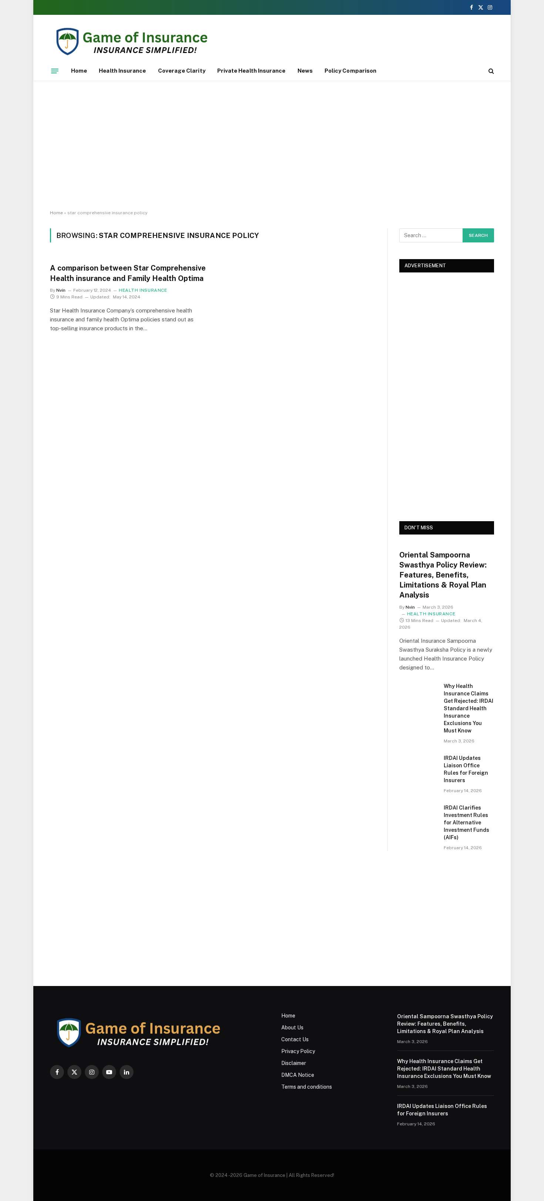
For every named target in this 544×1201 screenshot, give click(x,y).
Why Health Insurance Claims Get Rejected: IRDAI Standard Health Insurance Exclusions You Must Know (468, 708)
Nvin (61, 290)
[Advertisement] (272, 145)
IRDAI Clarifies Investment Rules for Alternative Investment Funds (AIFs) (466, 822)
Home (79, 70)
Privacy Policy (298, 1051)
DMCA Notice (297, 1075)
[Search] (490, 71)
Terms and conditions (306, 1087)
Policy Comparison (350, 70)
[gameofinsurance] (148, 42)
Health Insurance (122, 70)
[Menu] (54, 70)
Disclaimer (293, 1063)
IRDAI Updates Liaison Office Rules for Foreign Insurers (466, 769)
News (305, 70)
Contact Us (295, 1039)
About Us (292, 1027)
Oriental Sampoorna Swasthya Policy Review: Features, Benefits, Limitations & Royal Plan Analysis (443, 575)
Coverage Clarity (181, 70)
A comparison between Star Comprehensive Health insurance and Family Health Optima (128, 273)
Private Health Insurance (251, 70)
